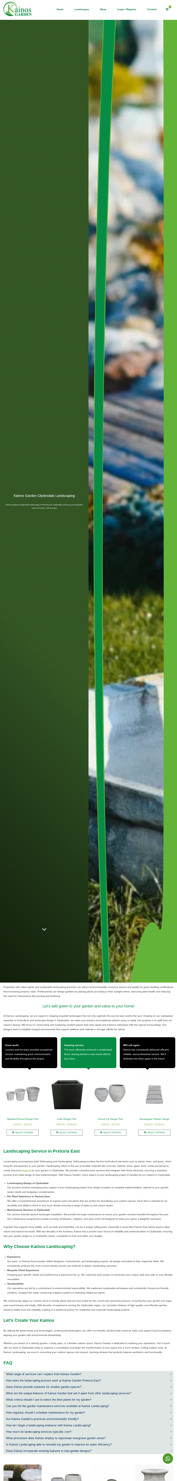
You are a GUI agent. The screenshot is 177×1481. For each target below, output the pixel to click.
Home (60, 9)
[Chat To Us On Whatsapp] (168, 1458)
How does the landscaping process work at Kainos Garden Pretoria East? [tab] (53, 1380)
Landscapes (81, 9)
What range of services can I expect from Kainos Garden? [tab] (43, 1374)
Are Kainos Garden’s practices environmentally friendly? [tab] (42, 1419)
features (26, 1170)
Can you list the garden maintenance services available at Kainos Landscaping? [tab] (57, 1406)
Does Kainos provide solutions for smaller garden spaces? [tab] (43, 1387)
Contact (152, 9)
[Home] (17, 8)
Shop (103, 9)
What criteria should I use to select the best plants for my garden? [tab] (48, 1399)
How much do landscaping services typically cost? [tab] (38, 1431)
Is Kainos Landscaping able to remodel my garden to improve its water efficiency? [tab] (59, 1444)
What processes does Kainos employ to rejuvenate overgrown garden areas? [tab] (55, 1438)
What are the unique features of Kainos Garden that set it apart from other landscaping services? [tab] (68, 1393)
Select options (24, 1132)
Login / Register (126, 9)
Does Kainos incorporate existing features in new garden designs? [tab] (48, 1451)
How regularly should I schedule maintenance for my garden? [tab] (45, 1412)
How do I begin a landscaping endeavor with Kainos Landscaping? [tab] (48, 1425)
